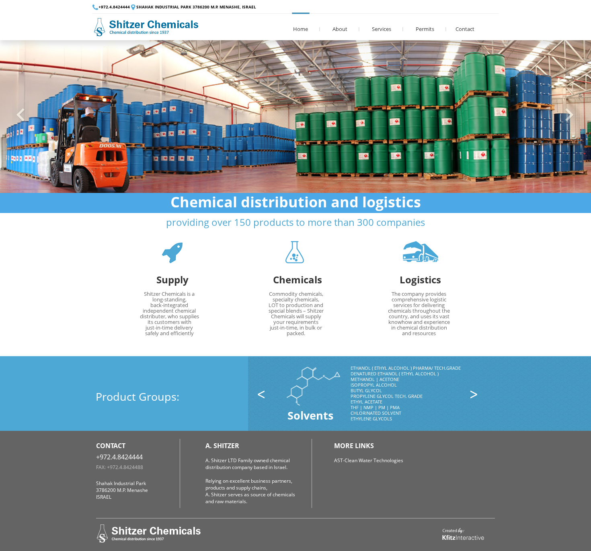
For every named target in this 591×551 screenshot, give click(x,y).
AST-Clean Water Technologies (368, 460)
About (339, 29)
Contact (465, 29)
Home (300, 29)
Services (381, 29)
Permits (425, 29)
